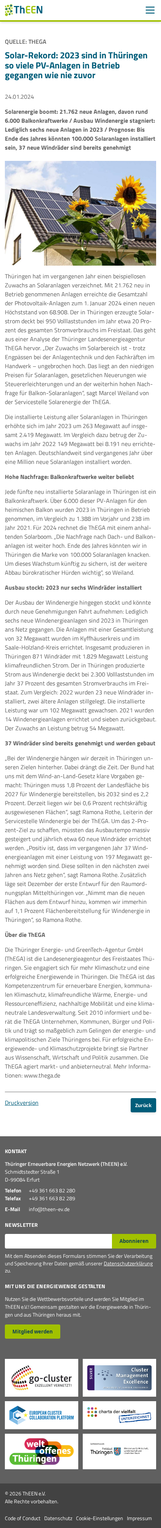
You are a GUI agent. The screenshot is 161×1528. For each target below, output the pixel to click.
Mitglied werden (32, 1331)
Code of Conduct (22, 1518)
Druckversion (22, 1102)
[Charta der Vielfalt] (119, 1415)
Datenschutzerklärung (128, 1263)
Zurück (143, 1105)
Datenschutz (58, 1518)
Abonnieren (134, 1241)
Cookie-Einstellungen (99, 1518)
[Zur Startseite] (23, 10)
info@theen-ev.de (49, 1209)
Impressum (139, 1518)
